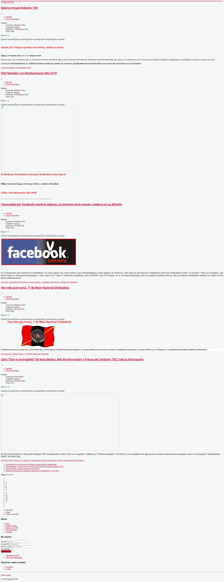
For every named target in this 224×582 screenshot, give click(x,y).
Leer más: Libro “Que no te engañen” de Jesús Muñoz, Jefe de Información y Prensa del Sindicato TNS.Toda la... (43, 460)
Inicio (8, 524)
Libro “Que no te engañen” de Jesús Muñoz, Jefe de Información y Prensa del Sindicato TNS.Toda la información (72, 359)
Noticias (17, 27)
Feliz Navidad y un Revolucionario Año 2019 (29, 73)
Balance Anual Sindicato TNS (19, 8)
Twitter (8, 569)
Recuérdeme (5, 549)
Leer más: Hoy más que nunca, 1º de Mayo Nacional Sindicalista (25, 354)
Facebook (9, 567)
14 (6, 500)
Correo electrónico (12, 19)
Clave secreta (6, 546)
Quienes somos (11, 526)
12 (6, 495)
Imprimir (9, 17)
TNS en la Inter (11, 530)
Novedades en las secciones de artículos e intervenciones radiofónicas (31, 464)
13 (6, 498)
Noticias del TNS (12, 528)
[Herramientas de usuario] (2, 13)
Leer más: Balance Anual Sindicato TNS (16, 68)
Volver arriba (5, 575)
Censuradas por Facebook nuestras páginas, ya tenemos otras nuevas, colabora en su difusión (61, 204)
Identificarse (6, 551)
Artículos (9, 532)
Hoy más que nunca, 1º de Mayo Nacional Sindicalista (35, 287)
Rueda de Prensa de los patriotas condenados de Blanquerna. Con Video (32, 471)
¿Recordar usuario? (13, 555)
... (6, 491)
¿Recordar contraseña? (14, 558)
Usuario (4, 542)
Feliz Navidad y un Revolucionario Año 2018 (22, 469)
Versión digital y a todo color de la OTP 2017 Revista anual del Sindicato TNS (34, 466)
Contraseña (5, 544)
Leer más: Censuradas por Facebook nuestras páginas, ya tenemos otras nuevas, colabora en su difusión (39, 282)
